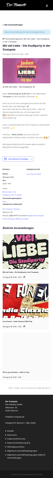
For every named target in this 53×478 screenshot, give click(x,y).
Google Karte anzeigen (35, 215)
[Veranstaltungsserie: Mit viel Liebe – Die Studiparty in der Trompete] (24, 277)
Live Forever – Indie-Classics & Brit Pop (17, 321)
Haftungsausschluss (15, 447)
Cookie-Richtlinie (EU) (16, 439)
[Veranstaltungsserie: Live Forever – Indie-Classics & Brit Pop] (24, 326)
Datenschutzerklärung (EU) (18, 443)
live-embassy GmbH (33, 174)
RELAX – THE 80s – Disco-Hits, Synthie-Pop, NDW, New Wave (29, 388)
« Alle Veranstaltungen (13, 25)
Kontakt (10, 431)
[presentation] (25, 251)
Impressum (12, 435)
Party (4, 201)
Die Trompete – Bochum (11, 209)
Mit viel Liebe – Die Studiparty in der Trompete (21, 272)
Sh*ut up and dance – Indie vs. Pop (16, 372)
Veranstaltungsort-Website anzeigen (16, 219)
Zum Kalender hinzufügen (18, 159)
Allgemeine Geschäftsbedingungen (22, 451)
